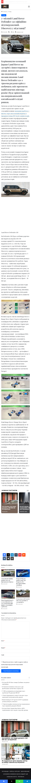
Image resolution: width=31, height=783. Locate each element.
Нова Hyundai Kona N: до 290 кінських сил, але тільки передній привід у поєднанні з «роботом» (7, 603)
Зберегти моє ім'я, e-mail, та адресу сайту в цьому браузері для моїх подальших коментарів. (14, 664)
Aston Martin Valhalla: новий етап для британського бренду (7, 580)
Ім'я (2, 641)
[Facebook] (4, 555)
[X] (8, 555)
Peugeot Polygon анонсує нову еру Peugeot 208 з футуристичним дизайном (21, 582)
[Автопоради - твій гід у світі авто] (5, 6)
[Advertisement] (15, 214)
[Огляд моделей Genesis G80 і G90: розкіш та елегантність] (23, 593)
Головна (4, 11)
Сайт (2, 655)
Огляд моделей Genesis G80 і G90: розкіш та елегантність (23, 600)
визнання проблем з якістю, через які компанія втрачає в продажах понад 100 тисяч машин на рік (15, 113)
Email (3, 648)
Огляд (9, 11)
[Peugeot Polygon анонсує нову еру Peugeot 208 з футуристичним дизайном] (23, 573)
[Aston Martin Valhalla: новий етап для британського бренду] (8, 573)
